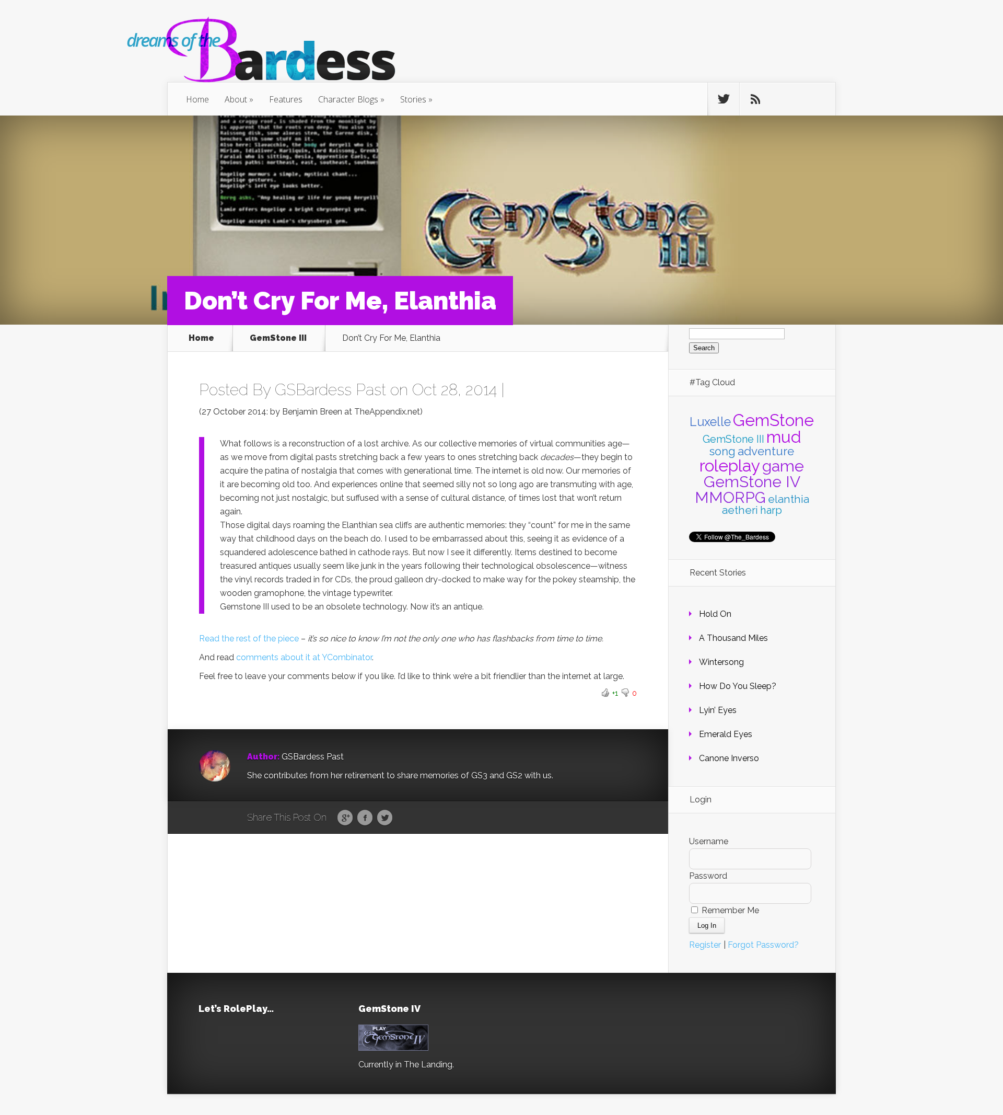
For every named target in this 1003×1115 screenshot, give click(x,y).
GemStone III (278, 338)
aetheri (740, 510)
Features (285, 99)
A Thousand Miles (733, 638)
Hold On (715, 614)
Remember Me (729, 910)
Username (708, 841)
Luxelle (710, 422)
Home (197, 99)
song (722, 451)
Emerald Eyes (725, 734)
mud (783, 436)
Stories (413, 99)
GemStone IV (752, 482)
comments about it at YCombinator (304, 657)
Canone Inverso (729, 758)
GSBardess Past (330, 390)
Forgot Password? (763, 945)
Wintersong (721, 662)
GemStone (773, 420)
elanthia (788, 498)
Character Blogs (348, 99)
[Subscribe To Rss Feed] (755, 99)
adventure (766, 451)
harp (771, 510)
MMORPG (730, 497)
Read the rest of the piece (249, 638)
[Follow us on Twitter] (723, 99)
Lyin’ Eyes (718, 710)
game (783, 465)
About (236, 99)
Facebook (365, 818)
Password (708, 876)
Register (705, 945)
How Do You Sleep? (737, 686)
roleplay (729, 465)
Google (345, 818)
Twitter (385, 818)
